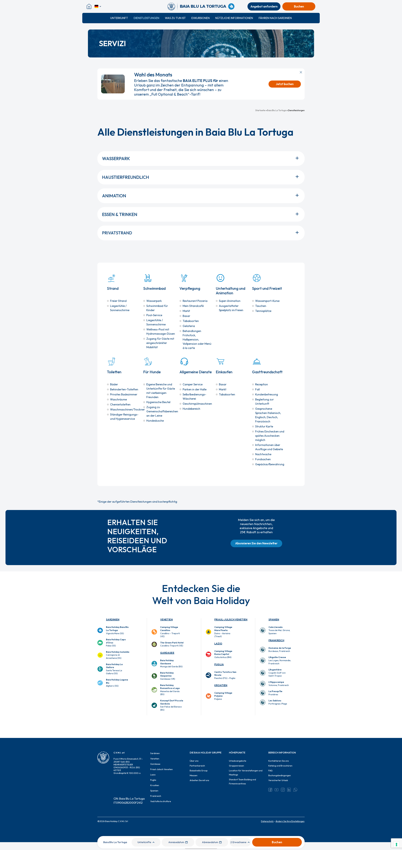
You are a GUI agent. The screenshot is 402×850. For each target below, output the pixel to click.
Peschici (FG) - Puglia (225, 675)
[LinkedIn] (289, 790)
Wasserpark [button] (116, 158)
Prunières (275, 693)
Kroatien (220, 685)
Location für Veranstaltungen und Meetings (245, 772)
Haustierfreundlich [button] (125, 177)
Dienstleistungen (146, 18)
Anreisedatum (176, 842)
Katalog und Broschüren (280, 765)
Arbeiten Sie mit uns (199, 780)
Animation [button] (114, 195)
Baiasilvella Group (199, 770)
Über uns (194, 760)
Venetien (166, 619)
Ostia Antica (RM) (223, 654)
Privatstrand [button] (117, 232)
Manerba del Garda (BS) (170, 690)
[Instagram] (283, 790)
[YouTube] (276, 790)
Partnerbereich (197, 765)
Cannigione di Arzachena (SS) (117, 654)
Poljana (223, 695)
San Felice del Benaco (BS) (171, 705)
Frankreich (276, 640)
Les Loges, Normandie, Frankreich (280, 660)
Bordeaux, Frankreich (280, 650)
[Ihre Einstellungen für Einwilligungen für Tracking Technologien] (396, 844)
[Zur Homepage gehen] (172, 6)
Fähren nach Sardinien (275, 18)
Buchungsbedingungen (279, 775)
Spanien (274, 619)
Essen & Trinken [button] (119, 214)
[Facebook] (270, 790)
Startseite (260, 110)
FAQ (270, 770)
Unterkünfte (144, 842)
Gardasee (167, 652)
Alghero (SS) (117, 682)
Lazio (218, 643)
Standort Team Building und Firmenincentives (242, 781)
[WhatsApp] (295, 790)
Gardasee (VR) (167, 675)
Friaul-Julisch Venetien (230, 619)
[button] (256, 543)
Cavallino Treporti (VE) (172, 644)
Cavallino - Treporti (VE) (170, 632)
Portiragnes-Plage (278, 702)
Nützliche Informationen (234, 18)
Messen (193, 775)
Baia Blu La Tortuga (276, 110)
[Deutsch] (98, 6)
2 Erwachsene (238, 842)
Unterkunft (119, 18)
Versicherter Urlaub (278, 780)
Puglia (219, 664)
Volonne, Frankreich (279, 684)
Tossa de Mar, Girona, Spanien (279, 630)
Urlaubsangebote (237, 760)
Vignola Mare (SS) (117, 630)
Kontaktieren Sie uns (278, 760)
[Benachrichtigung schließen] (301, 72)
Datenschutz (267, 821)
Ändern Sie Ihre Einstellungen (290, 821)
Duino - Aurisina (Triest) (223, 632)
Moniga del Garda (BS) (171, 663)
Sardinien (112, 619)
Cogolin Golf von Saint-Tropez (277, 672)
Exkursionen (200, 18)
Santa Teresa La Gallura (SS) (114, 669)
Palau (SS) (116, 642)
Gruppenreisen (236, 765)
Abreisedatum (210, 842)
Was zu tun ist (175, 18)
